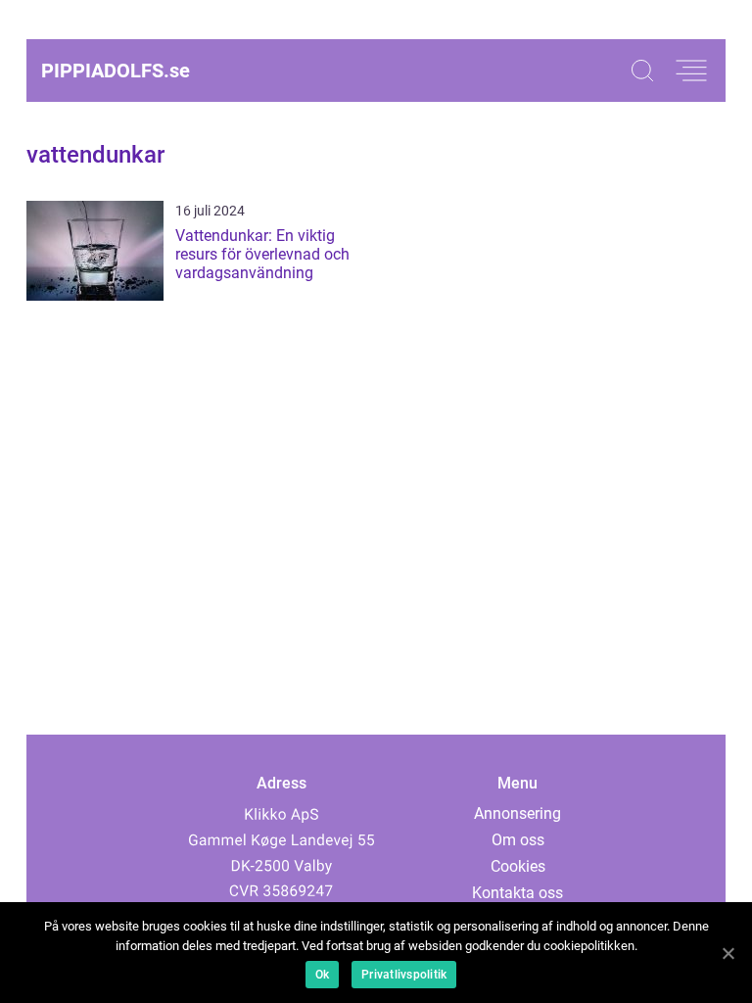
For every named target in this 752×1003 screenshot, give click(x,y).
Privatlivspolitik (403, 974)
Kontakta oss (517, 893)
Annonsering (517, 813)
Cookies (518, 866)
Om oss (518, 840)
